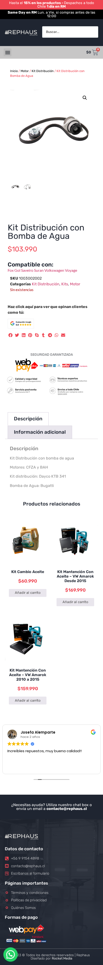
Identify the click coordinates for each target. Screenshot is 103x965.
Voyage (71, 270)
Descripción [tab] (28, 419)
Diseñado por (51, 958)
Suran (39, 270)
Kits (64, 284)
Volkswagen (54, 270)
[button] (7, 52)
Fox (11, 270)
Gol (17, 270)
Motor (25, 71)
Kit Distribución (43, 71)
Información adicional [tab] (40, 432)
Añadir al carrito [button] (27, 593)
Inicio (14, 71)
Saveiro (27, 270)
